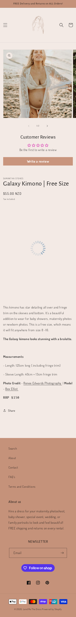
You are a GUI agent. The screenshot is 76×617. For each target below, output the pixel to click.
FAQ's (11, 477)
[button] (5, 25)
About (12, 458)
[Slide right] (47, 126)
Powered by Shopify (52, 609)
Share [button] (11, 410)
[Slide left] (28, 126)
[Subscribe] (62, 553)
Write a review (38, 161)
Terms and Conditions (21, 486)
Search (12, 448)
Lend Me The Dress (32, 609)
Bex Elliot (11, 389)
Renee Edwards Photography (42, 383)
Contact (13, 467)
